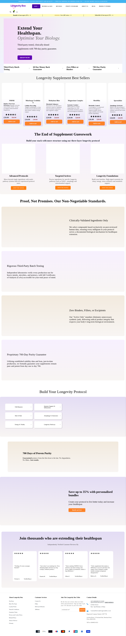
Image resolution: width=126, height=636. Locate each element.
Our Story (11, 601)
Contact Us (37, 601)
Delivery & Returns (40, 606)
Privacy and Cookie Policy (15, 615)
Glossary (11, 623)
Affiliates (37, 609)
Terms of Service (13, 620)
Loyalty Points (12, 606)
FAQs (36, 604)
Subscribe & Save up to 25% (103, 15)
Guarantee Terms (13, 612)
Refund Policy (12, 617)
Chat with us (109, 602)
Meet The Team (13, 604)
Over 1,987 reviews (62, 15)
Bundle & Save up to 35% (21, 15)
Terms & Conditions (14, 609)
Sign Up (82, 609)
